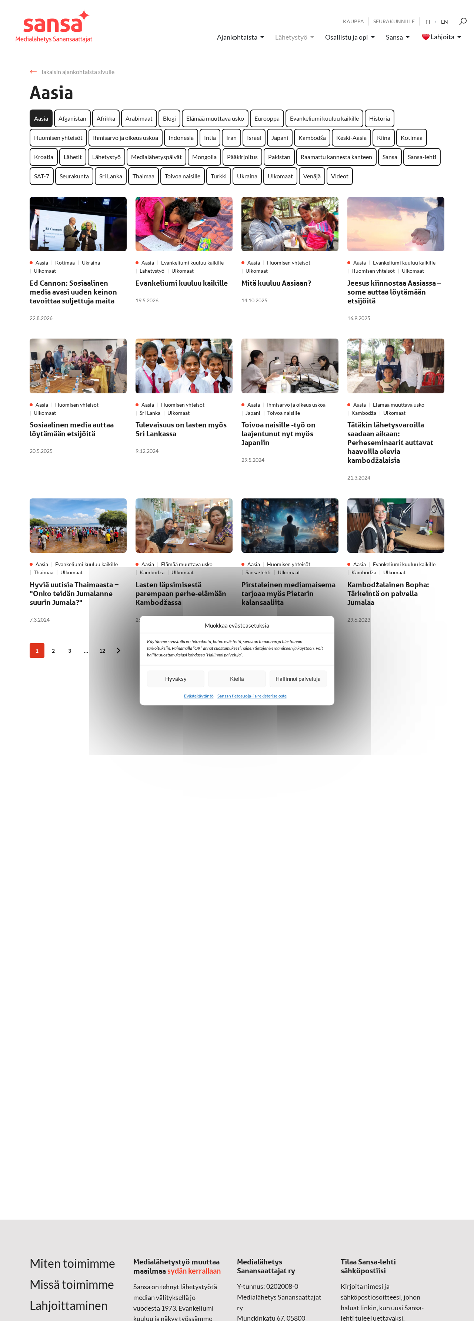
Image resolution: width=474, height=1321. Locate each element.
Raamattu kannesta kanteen (336, 156)
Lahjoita (442, 37)
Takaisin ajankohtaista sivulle (77, 71)
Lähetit (73, 156)
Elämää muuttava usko (215, 118)
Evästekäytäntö (199, 696)
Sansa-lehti (422, 156)
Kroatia (43, 156)
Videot (339, 175)
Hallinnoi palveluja (298, 678)
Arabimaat (139, 118)
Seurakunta (74, 175)
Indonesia (181, 137)
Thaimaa (143, 175)
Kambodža (312, 137)
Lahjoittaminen (69, 1305)
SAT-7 (41, 175)
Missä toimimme (72, 1284)
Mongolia (204, 156)
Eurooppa (267, 118)
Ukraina (247, 175)
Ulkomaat (280, 175)
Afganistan (72, 118)
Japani (279, 137)
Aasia (41, 118)
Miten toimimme (72, 1263)
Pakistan (279, 156)
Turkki (219, 175)
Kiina (383, 137)
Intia (210, 137)
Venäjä (312, 175)
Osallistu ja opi (346, 37)
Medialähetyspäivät (156, 156)
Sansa (394, 37)
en (444, 22)
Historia (379, 118)
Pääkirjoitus (242, 156)
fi (427, 22)
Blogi (169, 118)
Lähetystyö (291, 37)
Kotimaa (412, 137)
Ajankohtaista (237, 37)
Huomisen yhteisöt (58, 137)
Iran (231, 137)
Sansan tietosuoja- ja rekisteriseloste (252, 696)
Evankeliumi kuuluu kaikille (324, 118)
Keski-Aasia (351, 137)
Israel (254, 137)
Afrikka (106, 118)
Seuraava (118, 650)
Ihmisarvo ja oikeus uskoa (125, 137)
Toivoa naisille (182, 175)
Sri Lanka (110, 175)
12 (102, 651)
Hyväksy (176, 678)
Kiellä (237, 678)
